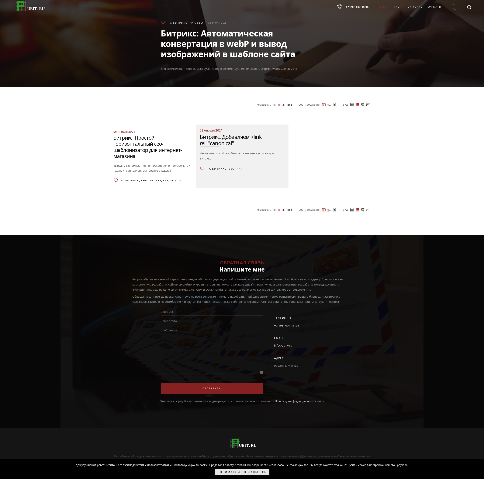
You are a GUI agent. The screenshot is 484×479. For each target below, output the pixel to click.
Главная (384, 6)
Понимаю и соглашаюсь (242, 472)
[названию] (329, 104)
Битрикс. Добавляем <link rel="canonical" (231, 140)
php (192, 22)
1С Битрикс (178, 22)
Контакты (434, 6)
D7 (180, 180)
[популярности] (334, 104)
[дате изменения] (324, 104)
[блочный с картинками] (362, 104)
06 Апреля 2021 (124, 131)
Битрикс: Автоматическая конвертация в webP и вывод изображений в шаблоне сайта (228, 43)
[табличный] (352, 104)
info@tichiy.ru (283, 345)
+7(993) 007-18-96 (286, 325)
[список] (368, 104)
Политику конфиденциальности (295, 401)
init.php (155, 180)
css (165, 180)
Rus (455, 4)
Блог (397, 6)
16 (279, 104)
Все (289, 104)
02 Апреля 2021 (211, 130)
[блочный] (357, 104)
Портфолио (414, 6)
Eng (455, 9)
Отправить (211, 388)
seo (200, 22)
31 (283, 104)
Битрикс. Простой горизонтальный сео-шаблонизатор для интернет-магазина (147, 146)
